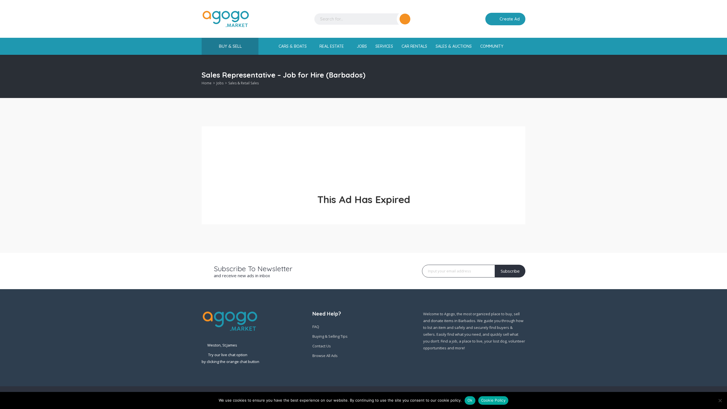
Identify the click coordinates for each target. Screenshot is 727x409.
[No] (720, 400)
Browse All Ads (325, 355)
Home (207, 83)
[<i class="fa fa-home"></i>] (270, 46)
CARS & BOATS (293, 46)
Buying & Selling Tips (330, 336)
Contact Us (321, 346)
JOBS (362, 46)
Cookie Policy (493, 400)
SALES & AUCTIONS (454, 46)
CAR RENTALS (414, 46)
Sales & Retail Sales (243, 83)
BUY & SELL (230, 46)
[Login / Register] (477, 19)
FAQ (315, 326)
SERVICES (384, 46)
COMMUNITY (492, 46)
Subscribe (510, 271)
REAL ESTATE (332, 46)
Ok (470, 400)
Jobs (219, 83)
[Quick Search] (521, 77)
